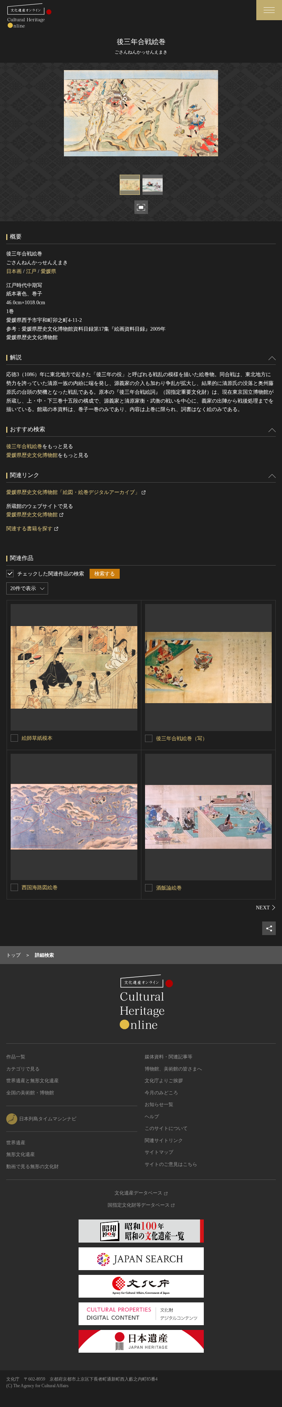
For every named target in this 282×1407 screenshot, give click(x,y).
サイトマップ (159, 1152)
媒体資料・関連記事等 (168, 1056)
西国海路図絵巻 (40, 887)
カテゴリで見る (23, 1069)
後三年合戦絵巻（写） (181, 738)
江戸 (31, 271)
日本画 (14, 271)
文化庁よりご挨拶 (164, 1080)
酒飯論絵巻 (169, 888)
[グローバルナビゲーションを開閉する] (269, 10)
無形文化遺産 (20, 1154)
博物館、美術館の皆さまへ (173, 1069)
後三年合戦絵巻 (24, 446)
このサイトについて (166, 1128)
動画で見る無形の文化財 (32, 1166)
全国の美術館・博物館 (30, 1092)
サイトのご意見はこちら (171, 1164)
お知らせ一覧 (159, 1104)
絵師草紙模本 (37, 738)
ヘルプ (152, 1116)
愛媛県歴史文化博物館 (32, 455)
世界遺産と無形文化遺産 (32, 1080)
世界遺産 (15, 1142)
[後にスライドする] (266, 907)
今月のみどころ (161, 1092)
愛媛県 (48, 271)
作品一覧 (15, 1056)
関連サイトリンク (164, 1140)
